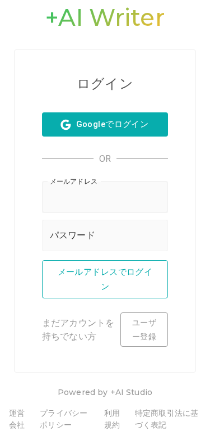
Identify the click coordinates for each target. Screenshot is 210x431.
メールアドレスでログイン (105, 279)
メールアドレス (73, 181)
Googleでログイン (112, 124)
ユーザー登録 (144, 329)
